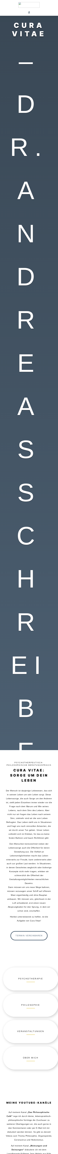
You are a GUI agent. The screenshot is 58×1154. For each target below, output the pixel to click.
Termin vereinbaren (29, 935)
